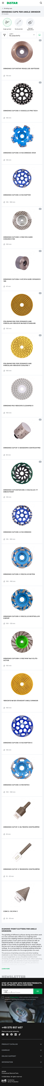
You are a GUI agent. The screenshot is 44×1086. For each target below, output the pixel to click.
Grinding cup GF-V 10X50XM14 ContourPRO (21, 869)
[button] (4, 52)
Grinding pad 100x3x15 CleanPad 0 (18, 406)
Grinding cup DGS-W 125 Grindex (17, 532)
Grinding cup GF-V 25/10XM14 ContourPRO (21, 827)
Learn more (6, 968)
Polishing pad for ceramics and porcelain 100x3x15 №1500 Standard (19, 322)
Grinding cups (8, 8)
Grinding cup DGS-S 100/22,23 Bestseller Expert (21, 617)
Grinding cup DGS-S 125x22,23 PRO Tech (20, 111)
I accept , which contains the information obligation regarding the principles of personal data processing (21, 999)
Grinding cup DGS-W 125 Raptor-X (17, 743)
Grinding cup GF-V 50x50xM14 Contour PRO (21, 448)
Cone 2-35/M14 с (10, 911)
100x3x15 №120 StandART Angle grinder (20, 701)
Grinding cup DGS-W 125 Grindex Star (19, 153)
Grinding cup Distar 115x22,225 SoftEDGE (21, 68)
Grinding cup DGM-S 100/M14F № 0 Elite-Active (20, 659)
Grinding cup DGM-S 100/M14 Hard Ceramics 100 (18, 238)
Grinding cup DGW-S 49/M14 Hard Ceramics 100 (21, 280)
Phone (5, 990)
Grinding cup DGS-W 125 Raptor (17, 195)
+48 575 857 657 (12, 1027)
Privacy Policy (14, 997)
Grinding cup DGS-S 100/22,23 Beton (19, 574)
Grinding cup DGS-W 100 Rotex (16, 785)
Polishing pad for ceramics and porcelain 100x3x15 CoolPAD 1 (17, 364)
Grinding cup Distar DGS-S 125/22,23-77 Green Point (20, 491)
